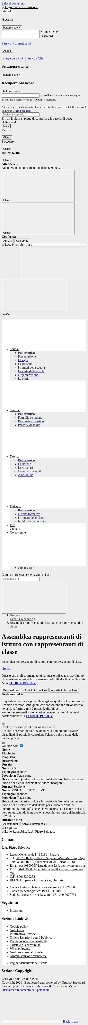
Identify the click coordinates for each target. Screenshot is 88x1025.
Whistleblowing (20, 948)
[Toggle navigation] (34, 295)
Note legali (17, 930)
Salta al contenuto (13, 3)
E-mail (44, 95)
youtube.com (10, 746)
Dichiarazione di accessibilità (28, 941)
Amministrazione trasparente (28, 956)
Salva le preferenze (33, 823)
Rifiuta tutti (35, 690)
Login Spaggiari (22, 110)
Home (14, 615)
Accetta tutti (64, 690)
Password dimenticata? (16, 43)
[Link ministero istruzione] (20, 7)
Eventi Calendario (21, 619)
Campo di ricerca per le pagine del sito (26, 574)
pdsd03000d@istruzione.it (52, 865)
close (6, 313)
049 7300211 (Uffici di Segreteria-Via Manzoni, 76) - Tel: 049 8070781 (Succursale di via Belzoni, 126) (47, 860)
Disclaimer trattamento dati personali (25, 990)
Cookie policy (19, 926)
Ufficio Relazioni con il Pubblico (31, 937)
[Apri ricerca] (54, 263)
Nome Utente (49, 31)
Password (46, 36)
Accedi (7, 11)
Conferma (22, 240)
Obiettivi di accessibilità (25, 945)
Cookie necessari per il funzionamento (27, 727)
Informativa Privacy (22, 934)
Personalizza (11, 690)
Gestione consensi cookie (26, 952)
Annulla (7, 240)
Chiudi (7, 137)
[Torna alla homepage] (44, 245)
